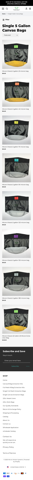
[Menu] (3, 9)
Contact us (6, 424)
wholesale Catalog (9, 431)
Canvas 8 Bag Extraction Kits (13, 384)
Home (4, 13)
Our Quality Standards (10, 406)
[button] (7, 9)
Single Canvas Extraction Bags (13, 395)
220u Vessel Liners (9, 398)
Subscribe (15, 366)
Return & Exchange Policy (12, 409)
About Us (6, 420)
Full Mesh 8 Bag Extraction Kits (14, 387)
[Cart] (29, 8)
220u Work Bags (8, 402)
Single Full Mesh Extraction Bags (14, 391)
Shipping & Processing (11, 413)
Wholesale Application (11, 427)
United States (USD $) (17, 467)
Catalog (5, 416)
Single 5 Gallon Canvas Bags (15, 13)
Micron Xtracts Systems (15, 459)
